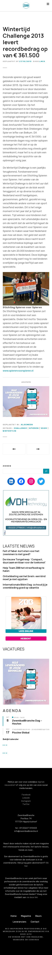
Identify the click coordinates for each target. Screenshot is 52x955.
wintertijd (9, 431)
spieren (34, 428)
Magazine (26, 916)
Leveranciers (19, 921)
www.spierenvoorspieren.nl (18, 370)
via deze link (32, 897)
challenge (20, 428)
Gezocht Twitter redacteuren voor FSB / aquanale (14, 449)
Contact (35, 921)
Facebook (26, 795)
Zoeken (7, 466)
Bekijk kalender (11, 739)
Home (14, 916)
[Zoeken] (46, 471)
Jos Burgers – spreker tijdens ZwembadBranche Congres (38, 449)
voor (44, 428)
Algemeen (27, 425)
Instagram (26, 801)
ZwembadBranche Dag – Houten (27, 722)
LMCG (42, 61)
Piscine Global (20, 732)
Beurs (38, 916)
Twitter (26, 804)
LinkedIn (26, 798)
